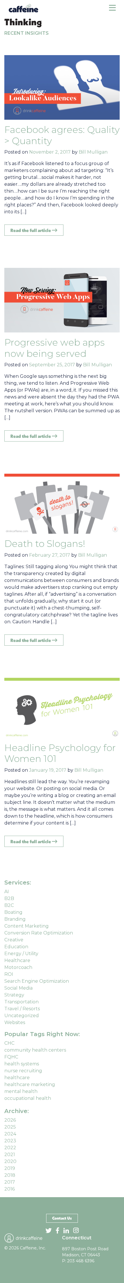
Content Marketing (26, 926)
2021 (9, 1154)
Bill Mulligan (93, 152)
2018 (9, 1175)
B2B (9, 898)
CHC (9, 1043)
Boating (13, 912)
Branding (15, 919)
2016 (9, 1189)
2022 (10, 1147)
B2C (9, 905)
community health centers (35, 1050)
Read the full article (31, 230)
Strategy (14, 995)
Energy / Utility (21, 953)
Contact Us (62, 1218)
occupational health (27, 1098)
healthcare (17, 1077)
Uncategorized (21, 1015)
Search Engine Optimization (36, 981)
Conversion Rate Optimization (38, 933)
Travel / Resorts (22, 1008)
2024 (10, 1134)
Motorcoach (18, 967)
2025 (10, 1127)
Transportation (21, 1002)
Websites (14, 1022)
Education (16, 946)
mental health (20, 1091)
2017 (9, 1182)
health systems (21, 1064)
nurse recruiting (23, 1070)
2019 (9, 1168)
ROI (8, 974)
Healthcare (17, 960)
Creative (13, 940)
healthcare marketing (29, 1084)
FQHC (11, 1057)
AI (6, 891)
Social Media (18, 988)
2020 (10, 1161)
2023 (10, 1140)
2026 (10, 1120)
